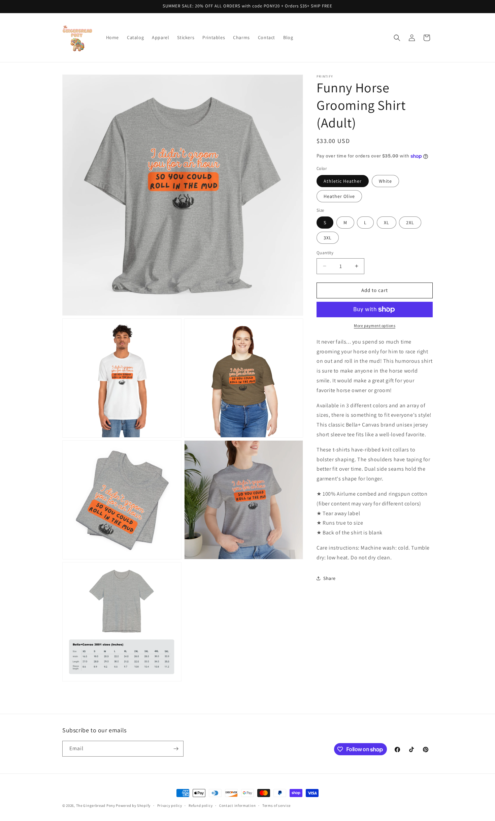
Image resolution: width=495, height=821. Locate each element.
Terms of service (276, 805)
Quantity (325, 253)
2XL (410, 222)
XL (386, 222)
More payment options (374, 325)
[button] (397, 37)
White (385, 181)
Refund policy (200, 805)
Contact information (237, 805)
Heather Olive (339, 196)
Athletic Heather (343, 181)
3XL (328, 238)
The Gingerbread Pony (95, 805)
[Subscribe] (175, 749)
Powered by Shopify (133, 805)
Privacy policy (169, 805)
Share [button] (329, 578)
